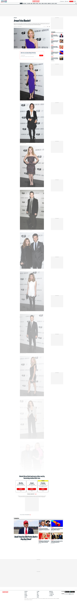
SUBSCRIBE (71, 1)
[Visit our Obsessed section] (6, 1)
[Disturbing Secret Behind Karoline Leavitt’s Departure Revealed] (61, 48)
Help (35, 598)
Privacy (37, 598)
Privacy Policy (32, 56)
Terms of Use (29, 56)
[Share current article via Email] (47, 26)
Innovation (49, 3)
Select (20, 489)
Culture (38, 595)
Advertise (33, 598)
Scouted (55, 3)
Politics (40, 3)
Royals (37, 3)
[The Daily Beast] (36, 1)
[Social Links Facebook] (65, 594)
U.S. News (52, 3)
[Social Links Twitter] (66, 594)
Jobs (30, 598)
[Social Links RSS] (71, 594)
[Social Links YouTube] (70, 594)
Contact (27, 598)
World (37, 594)
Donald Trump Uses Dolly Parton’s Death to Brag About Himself (25, 537)
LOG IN (75, 1)
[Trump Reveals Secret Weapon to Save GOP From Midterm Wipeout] (61, 54)
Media (31, 3)
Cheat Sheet (25, 3)
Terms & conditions (50, 598)
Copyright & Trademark (56, 598)
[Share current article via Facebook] (44, 26)
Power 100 (45, 3)
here (30, 514)
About (25, 598)
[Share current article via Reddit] (49, 26)
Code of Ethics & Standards (41, 598)
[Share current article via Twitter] (46, 26)
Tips (29, 598)
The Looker (28, 3)
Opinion (43, 3)
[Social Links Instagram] (68, 594)
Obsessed (34, 3)
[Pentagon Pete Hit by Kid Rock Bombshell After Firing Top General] (61, 42)
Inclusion (46, 598)
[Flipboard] (73, 594)
